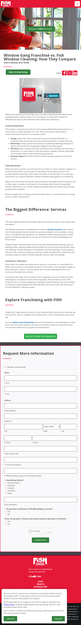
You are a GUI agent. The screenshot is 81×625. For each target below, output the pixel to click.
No (8, 514)
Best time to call (11, 454)
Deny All (58, 619)
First (6, 383)
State (45, 431)
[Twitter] (37, 576)
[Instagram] (30, 576)
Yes (8, 511)
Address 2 (8, 421)
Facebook (11, 485)
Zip (62, 431)
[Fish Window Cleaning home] (6, 4)
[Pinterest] (39, 576)
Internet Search (13, 483)
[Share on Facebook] (64, 73)
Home (40, 581)
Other (9, 493)
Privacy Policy (9, 604)
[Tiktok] (40, 576)
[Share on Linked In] (75, 73)
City (5, 431)
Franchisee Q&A (40, 586)
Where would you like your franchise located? (22, 476)
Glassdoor (11, 491)
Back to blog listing (18, 72)
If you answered (10, 504)
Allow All (10, 619)
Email (35, 442)
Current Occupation (12, 465)
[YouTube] (34, 576)
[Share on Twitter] (69, 73)
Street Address (10, 411)
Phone (7, 442)
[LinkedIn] (32, 576)
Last (6, 394)
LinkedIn (10, 488)
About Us (40, 584)
